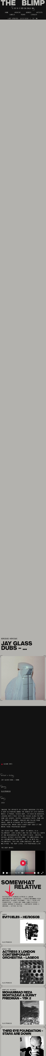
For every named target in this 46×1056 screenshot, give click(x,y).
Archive (18, 12)
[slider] (10, 873)
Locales (34, 14)
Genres (28, 12)
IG (33, 18)
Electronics (6, 791)
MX (37, 18)
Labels (12, 14)
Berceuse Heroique (9, 639)
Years (23, 14)
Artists (39, 12)
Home (6, 12)
